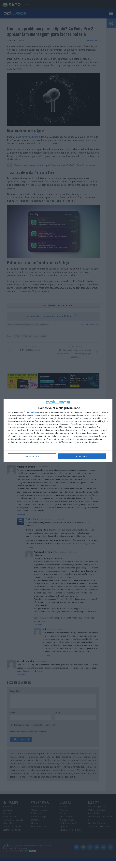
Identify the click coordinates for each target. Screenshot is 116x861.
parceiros (32, 412)
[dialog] (58, 430)
